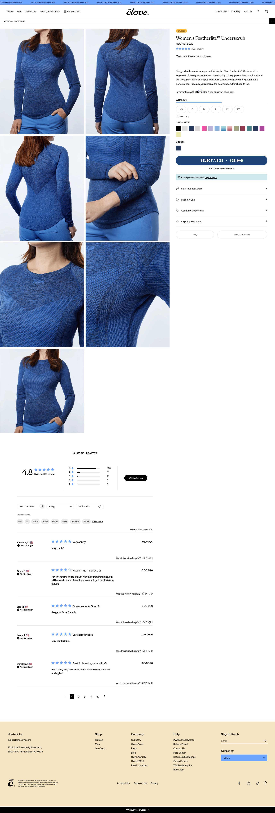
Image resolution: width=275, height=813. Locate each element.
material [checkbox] (75, 521)
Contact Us (179, 748)
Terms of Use (140, 783)
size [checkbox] (20, 521)
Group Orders (180, 761)
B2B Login (178, 769)
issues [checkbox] (86, 521)
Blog (133, 752)
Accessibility (123, 783)
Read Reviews (242, 234)
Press (134, 748)
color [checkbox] (64, 521)
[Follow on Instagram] (248, 783)
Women (9, 11)
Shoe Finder (30, 11)
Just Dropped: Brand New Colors (35, 2)
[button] (137, 810)
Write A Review (136, 477)
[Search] (258, 11)
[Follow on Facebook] (239, 783)
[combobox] (60, 506)
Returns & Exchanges (184, 756)
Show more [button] (97, 521)
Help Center (179, 752)
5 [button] (98, 696)
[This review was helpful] (144, 558)
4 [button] (91, 696)
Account (248, 11)
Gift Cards (100, 748)
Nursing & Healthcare (50, 11)
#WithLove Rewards (183, 739)
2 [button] (78, 696)
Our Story (235, 11)
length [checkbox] (55, 521)
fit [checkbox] (27, 521)
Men (19, 11)
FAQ (195, 234)
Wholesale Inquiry (182, 765)
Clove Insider (222, 11)
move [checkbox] (45, 521)
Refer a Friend (180, 744)
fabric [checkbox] (35, 521)
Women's (181, 99)
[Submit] (265, 740)
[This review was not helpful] (149, 558)
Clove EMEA (137, 761)
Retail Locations (139, 765)
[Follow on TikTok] (258, 783)
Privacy (154, 783)
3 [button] (85, 696)
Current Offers (74, 11)
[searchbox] (28, 506)
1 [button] (72, 696)
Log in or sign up (211, 177)
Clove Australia (139, 756)
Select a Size (222, 160)
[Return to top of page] (265, 783)
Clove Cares (137, 744)
